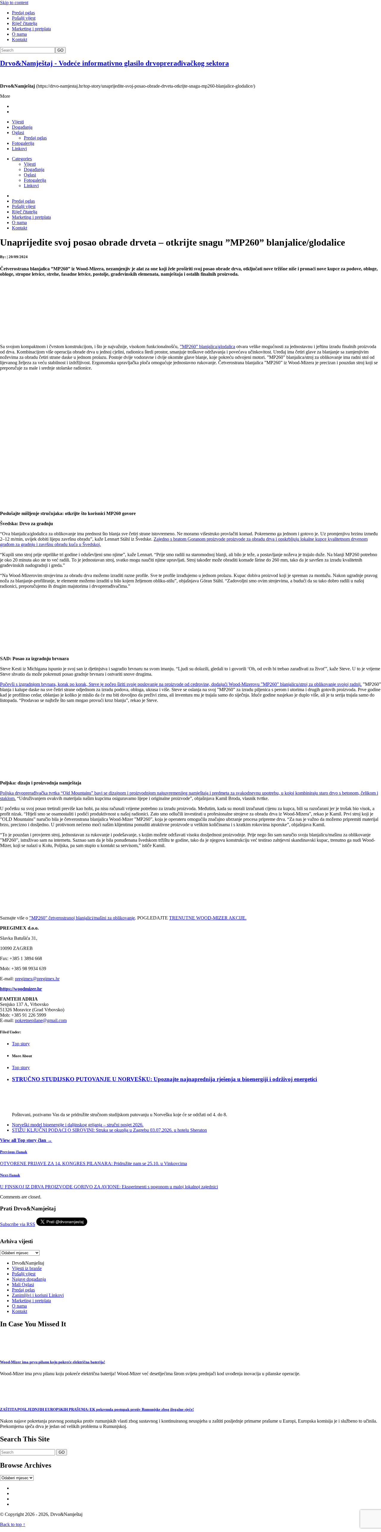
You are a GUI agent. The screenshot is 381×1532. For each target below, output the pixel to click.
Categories (22, 158)
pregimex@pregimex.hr (37, 978)
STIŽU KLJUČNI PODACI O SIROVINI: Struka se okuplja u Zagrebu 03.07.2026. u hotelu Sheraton (109, 1130)
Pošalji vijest (23, 18)
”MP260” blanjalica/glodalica (207, 346)
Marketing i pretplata (31, 28)
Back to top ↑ (12, 1524)
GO (60, 50)
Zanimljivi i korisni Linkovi (38, 1295)
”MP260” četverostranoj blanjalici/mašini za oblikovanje (82, 917)
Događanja (22, 127)
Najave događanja (29, 1279)
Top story (21, 1043)
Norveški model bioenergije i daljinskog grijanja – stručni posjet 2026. (77, 1124)
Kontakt (19, 39)
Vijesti (18, 121)
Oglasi (18, 132)
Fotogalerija (23, 143)
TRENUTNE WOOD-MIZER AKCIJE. (207, 917)
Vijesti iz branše (27, 1268)
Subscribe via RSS (17, 1224)
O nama (19, 34)
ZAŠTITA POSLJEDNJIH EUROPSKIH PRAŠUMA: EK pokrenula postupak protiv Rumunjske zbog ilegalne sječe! (97, 1409)
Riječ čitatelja (24, 23)
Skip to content (14, 2)
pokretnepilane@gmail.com (41, 1020)
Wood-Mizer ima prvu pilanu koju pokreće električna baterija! (52, 1362)
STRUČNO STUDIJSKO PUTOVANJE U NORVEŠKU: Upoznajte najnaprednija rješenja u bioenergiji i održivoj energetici (164, 1079)
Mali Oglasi (23, 1284)
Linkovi (19, 148)
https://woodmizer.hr (21, 988)
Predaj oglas (23, 12)
